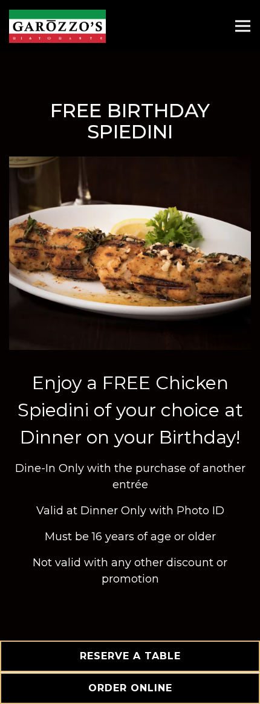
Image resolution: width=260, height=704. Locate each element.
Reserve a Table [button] (130, 656)
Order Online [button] (130, 688)
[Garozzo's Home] (58, 25)
